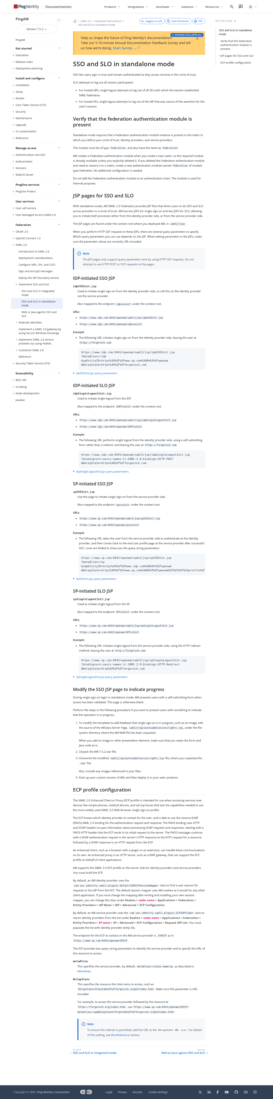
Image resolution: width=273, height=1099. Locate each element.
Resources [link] (214, 7)
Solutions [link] (189, 7)
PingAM (22, 19)
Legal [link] (108, 1092)
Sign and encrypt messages (36, 271)
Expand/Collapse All (188, 34)
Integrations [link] (138, 7)
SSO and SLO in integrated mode (38, 293)
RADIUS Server (25, 174)
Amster (20, 98)
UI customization (26, 131)
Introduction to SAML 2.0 (34, 251)
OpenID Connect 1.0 (28, 238)
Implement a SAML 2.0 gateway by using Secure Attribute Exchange (40, 331)
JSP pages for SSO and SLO (237, 55)
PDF (200, 21)
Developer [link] (165, 7)
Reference (22, 138)
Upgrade (21, 125)
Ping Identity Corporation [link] (53, 1092)
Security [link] (137, 1092)
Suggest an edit (153, 21)
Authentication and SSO (30, 155)
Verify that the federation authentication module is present (236, 45)
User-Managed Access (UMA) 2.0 (36, 215)
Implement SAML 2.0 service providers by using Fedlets (36, 341)
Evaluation (22, 55)
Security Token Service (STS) (33, 363)
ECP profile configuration (235, 62)
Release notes (24, 62)
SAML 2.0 (21, 244)
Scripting (21, 387)
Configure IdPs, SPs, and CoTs (37, 264)
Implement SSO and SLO (34, 284)
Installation (23, 85)
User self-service (26, 208)
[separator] (62, 549)
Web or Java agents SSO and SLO (39, 314)
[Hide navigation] (59, 20)
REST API (21, 380)
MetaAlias (84, 971)
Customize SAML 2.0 (31, 350)
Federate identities (30, 322)
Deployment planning (29, 68)
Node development (27, 393)
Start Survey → (124, 48)
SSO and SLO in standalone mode (39, 303)
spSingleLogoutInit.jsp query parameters (102, 677)
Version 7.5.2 (35, 29)
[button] (252, 7)
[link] (26, 6)
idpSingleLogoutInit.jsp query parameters (102, 471)
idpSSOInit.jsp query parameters (96, 373)
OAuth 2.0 (22, 231)
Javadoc (20, 400)
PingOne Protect (26, 191)
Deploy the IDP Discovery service (39, 278)
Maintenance (24, 118)
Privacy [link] (122, 1092)
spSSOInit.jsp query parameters (96, 579)
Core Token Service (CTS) (31, 105)
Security (21, 111)
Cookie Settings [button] (158, 1092)
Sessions (21, 168)
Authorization (24, 161)
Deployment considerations (36, 258)
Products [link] (112, 7)
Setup (19, 92)
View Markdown (180, 21)
